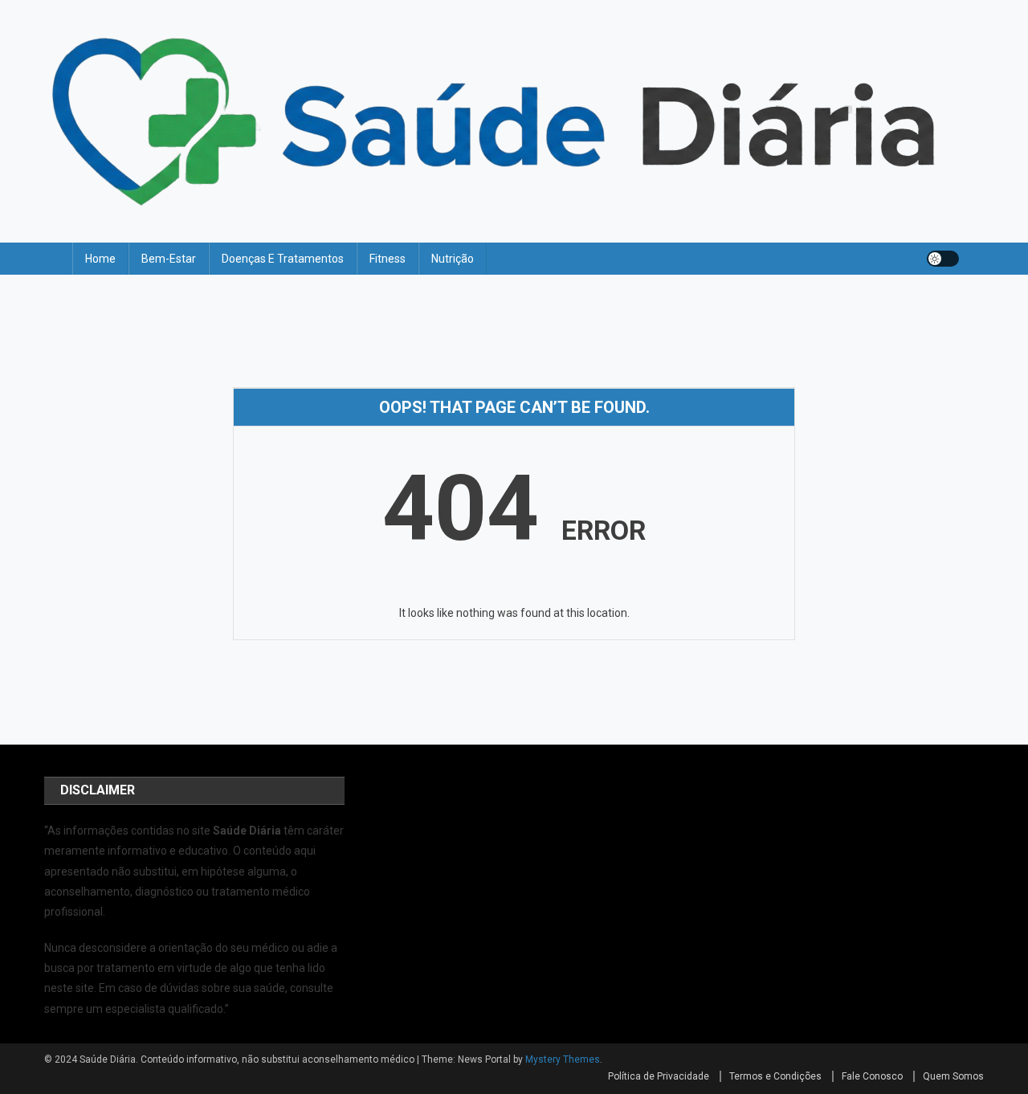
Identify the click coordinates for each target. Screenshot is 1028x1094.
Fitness (387, 258)
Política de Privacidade (658, 1076)
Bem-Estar (168, 258)
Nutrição (452, 258)
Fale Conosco (872, 1076)
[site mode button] (943, 259)
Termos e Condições (775, 1076)
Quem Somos (953, 1076)
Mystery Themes (562, 1059)
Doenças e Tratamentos (283, 258)
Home (100, 258)
